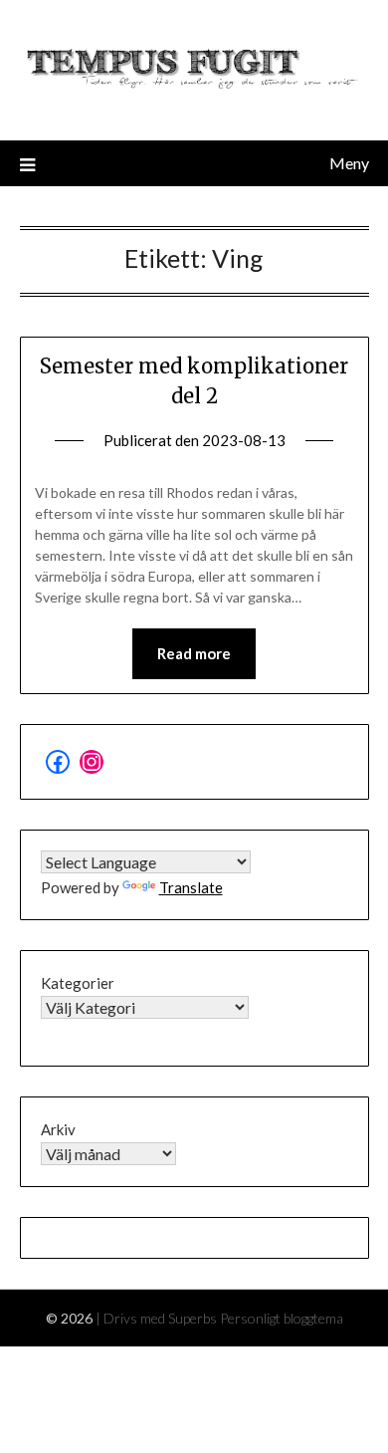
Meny (349, 162)
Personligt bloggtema (281, 1318)
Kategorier (77, 983)
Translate (191, 887)
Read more (194, 653)
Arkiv (58, 1129)
